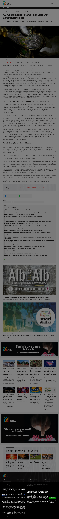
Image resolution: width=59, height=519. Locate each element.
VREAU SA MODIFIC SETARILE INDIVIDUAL (52, 501)
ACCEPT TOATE (52, 497)
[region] (29, 500)
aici (12, 508)
